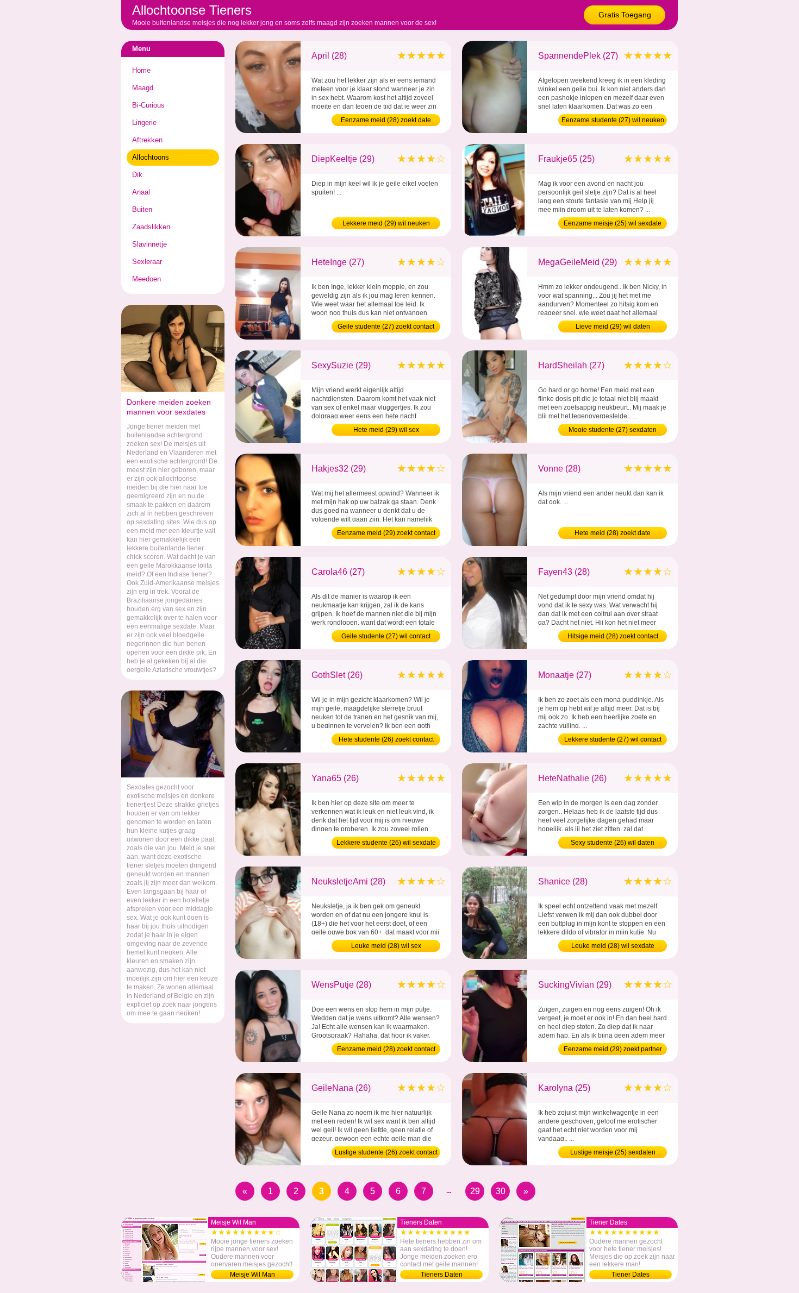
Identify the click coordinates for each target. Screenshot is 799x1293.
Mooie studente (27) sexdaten (613, 430)
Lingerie (144, 122)
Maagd (142, 88)
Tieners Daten (442, 1274)
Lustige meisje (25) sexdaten (613, 1152)
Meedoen (146, 279)
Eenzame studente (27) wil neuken (612, 120)
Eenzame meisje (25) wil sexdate (612, 223)
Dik (137, 175)
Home (141, 70)
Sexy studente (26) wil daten (612, 842)
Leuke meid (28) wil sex (386, 946)
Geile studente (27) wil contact (385, 636)
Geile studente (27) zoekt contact (386, 326)
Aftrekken (147, 140)
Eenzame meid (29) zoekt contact (386, 533)
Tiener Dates (630, 1274)
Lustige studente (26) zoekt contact (386, 1152)
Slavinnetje (149, 244)
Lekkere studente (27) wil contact (612, 739)
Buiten (142, 209)
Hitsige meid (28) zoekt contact (612, 636)
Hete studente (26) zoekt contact (386, 739)
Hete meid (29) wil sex (386, 430)
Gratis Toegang (624, 14)
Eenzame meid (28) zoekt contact (386, 1049)
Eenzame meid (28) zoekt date (386, 120)
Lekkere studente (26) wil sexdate (386, 842)
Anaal (141, 192)
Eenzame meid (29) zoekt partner (613, 1049)
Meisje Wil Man (252, 1274)
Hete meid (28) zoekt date (613, 533)
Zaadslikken (151, 227)
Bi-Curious (148, 105)
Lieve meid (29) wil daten (613, 326)
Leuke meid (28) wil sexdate (612, 946)
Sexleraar (147, 262)
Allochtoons (150, 157)
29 (475, 1191)
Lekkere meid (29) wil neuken (386, 223)
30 (500, 1191)
